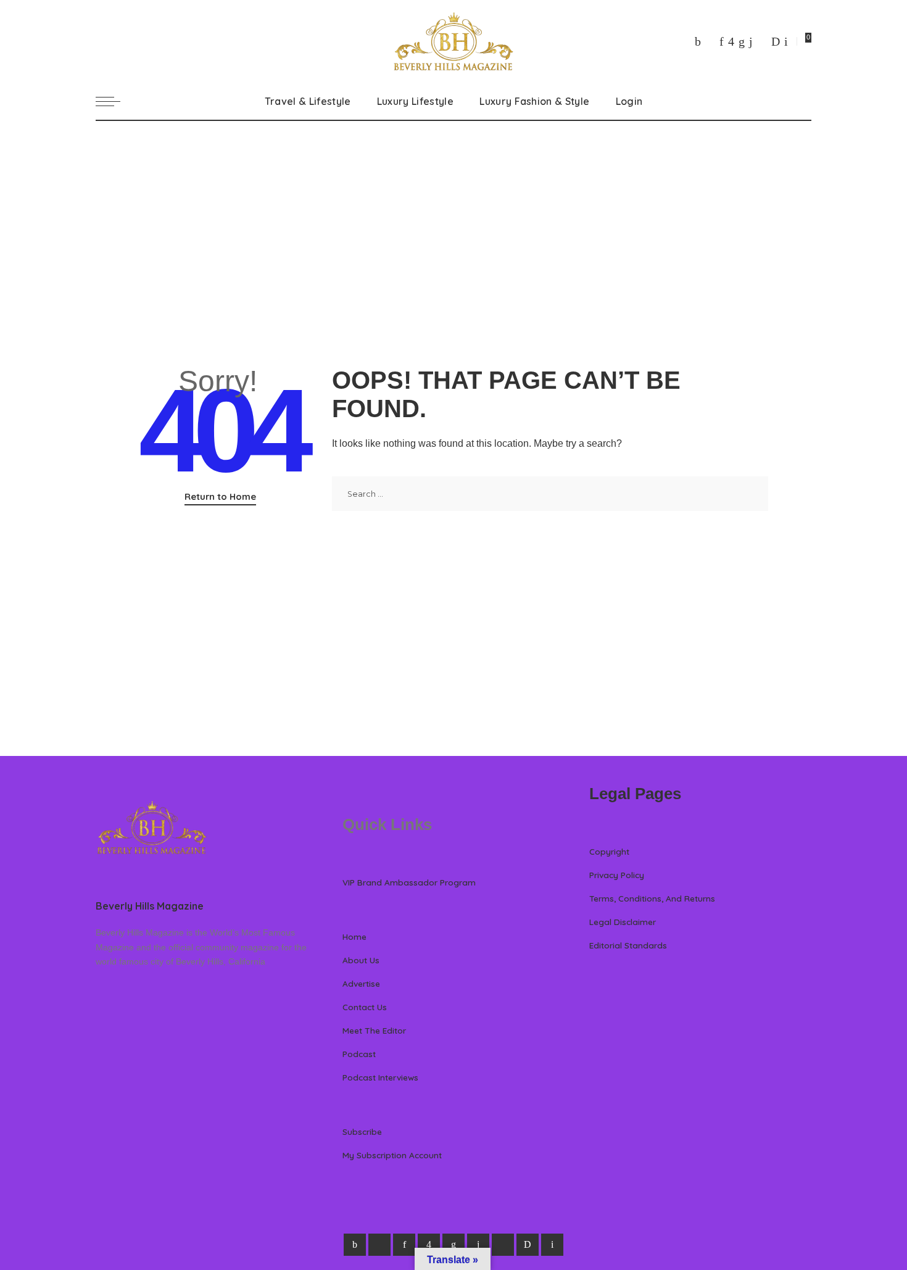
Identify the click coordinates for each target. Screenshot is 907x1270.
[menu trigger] (114, 101)
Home (354, 936)
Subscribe (362, 1131)
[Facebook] (698, 41)
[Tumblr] (751, 41)
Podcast (359, 1053)
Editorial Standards (628, 945)
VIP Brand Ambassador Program (409, 882)
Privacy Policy (616, 874)
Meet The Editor (374, 1030)
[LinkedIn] (742, 41)
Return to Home (220, 496)
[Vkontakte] (786, 41)
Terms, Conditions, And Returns (652, 898)
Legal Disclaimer (622, 921)
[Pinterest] (721, 41)
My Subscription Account (392, 1155)
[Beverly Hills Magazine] (453, 41)
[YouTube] (762, 41)
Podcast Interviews (380, 1077)
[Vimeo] (775, 41)
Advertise (361, 983)
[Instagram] (731, 41)
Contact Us (364, 1007)
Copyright (609, 851)
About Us (360, 960)
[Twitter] (710, 41)
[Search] (804, 101)
